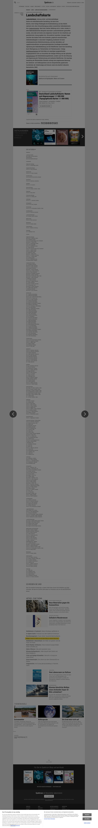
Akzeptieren (87, 814)
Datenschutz (13, 825)
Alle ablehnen (87, 818)
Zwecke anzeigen (87, 822)
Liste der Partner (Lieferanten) (49, 818)
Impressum (18, 825)
